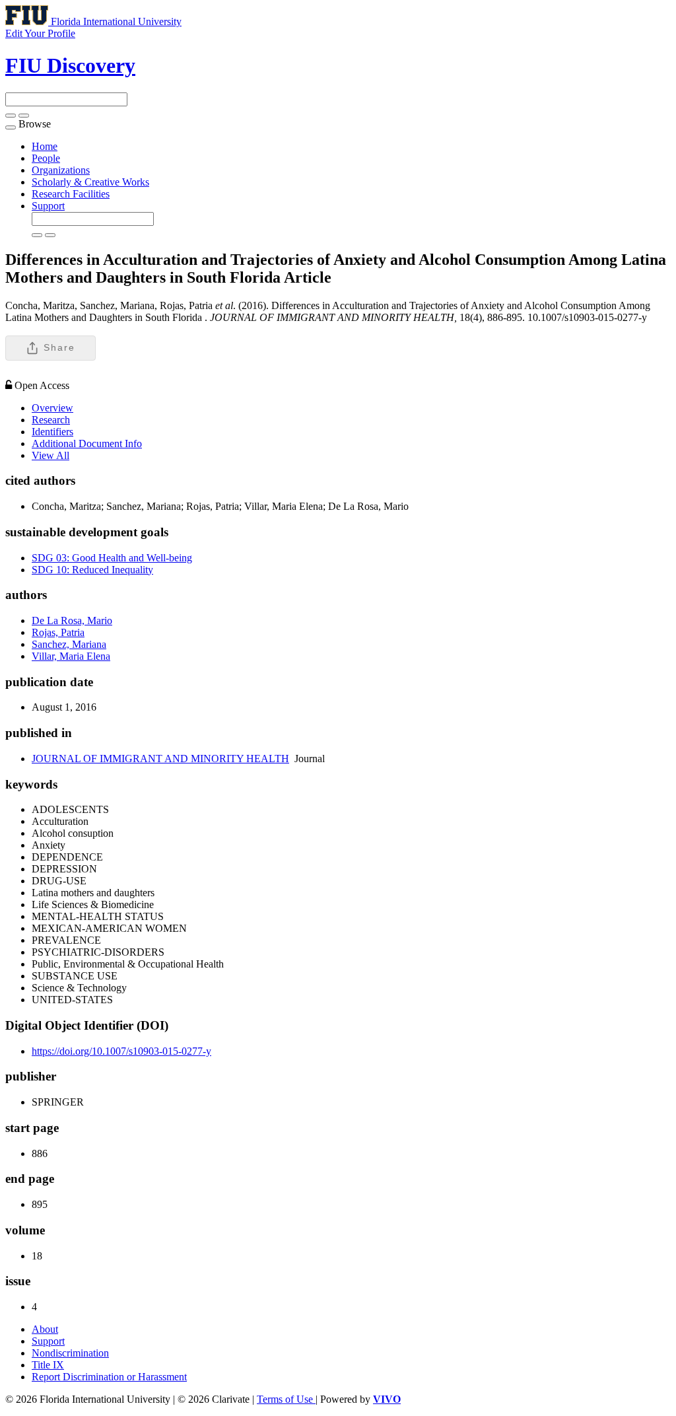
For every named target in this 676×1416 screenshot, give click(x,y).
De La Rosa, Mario (72, 620)
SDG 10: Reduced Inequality (92, 569)
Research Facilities (71, 193)
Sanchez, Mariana (69, 644)
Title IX (48, 1364)
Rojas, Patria (58, 632)
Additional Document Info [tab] (87, 443)
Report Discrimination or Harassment (109, 1376)
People (46, 158)
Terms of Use (286, 1399)
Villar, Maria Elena (71, 656)
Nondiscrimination (70, 1353)
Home (44, 146)
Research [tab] (51, 419)
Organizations (61, 170)
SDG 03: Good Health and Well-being (112, 557)
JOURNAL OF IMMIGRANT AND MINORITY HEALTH (160, 758)
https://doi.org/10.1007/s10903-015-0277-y (121, 1051)
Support (48, 205)
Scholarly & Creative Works (90, 182)
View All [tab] (50, 455)
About (45, 1329)
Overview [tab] (52, 407)
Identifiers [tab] (52, 431)
